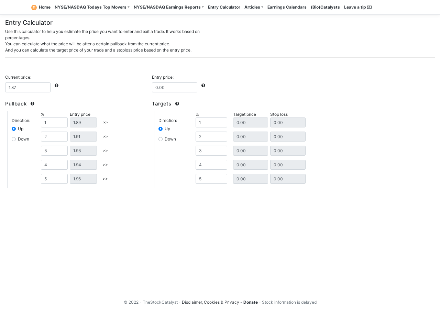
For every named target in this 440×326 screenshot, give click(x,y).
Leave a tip (355, 7)
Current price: (18, 77)
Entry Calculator (224, 7)
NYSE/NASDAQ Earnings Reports (167, 7)
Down (23, 139)
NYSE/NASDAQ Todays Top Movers (90, 7)
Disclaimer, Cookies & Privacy (210, 302)
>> (105, 122)
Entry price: (163, 77)
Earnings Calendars (287, 7)
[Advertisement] (211, 242)
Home (45, 7)
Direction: (21, 120)
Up (20, 128)
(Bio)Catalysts (325, 7)
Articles (252, 7)
